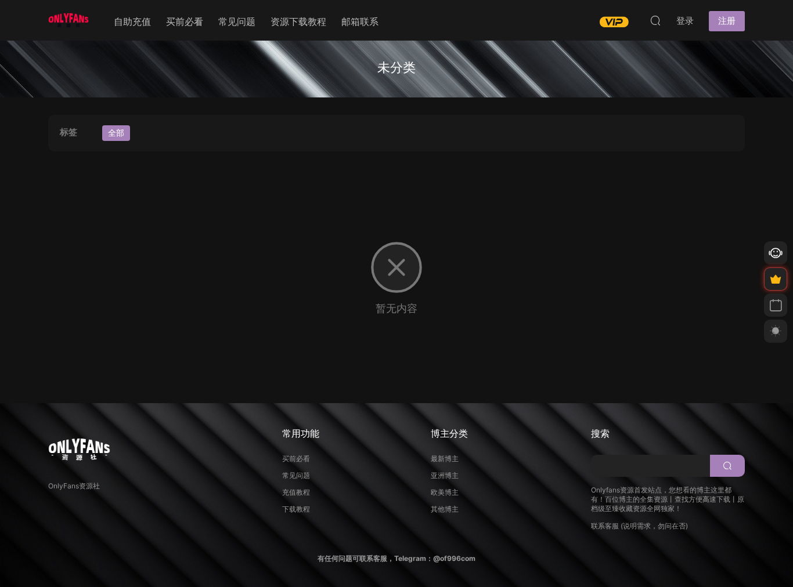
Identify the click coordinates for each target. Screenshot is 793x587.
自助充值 (132, 21)
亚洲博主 (445, 475)
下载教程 (296, 509)
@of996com (454, 558)
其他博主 (445, 509)
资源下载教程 (298, 21)
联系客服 (605, 525)
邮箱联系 (360, 21)
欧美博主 (445, 492)
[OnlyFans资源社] (68, 20)
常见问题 (236, 21)
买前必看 (184, 21)
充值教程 (296, 492)
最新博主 (445, 458)
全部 (116, 132)
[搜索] (655, 20)
